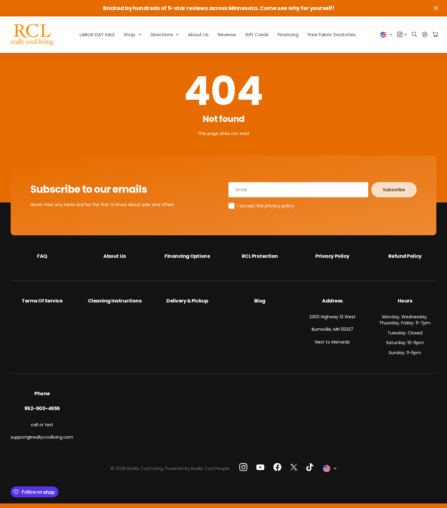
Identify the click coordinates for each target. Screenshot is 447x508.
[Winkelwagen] (435, 35)
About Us (198, 34)
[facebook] (277, 467)
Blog (259, 300)
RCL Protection (260, 256)
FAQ (42, 256)
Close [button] (436, 8)
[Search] (414, 35)
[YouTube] (260, 467)
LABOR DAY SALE (97, 34)
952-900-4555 (42, 408)
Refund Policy (405, 256)
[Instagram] (243, 467)
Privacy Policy (332, 256)
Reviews (227, 34)
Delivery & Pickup (187, 300)
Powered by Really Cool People (197, 468)
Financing (288, 34)
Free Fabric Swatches (332, 34)
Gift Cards (257, 34)
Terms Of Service (42, 300)
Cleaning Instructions (115, 300)
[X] (293, 467)
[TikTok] (309, 467)
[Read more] (402, 35)
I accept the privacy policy (265, 206)
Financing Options (187, 256)
